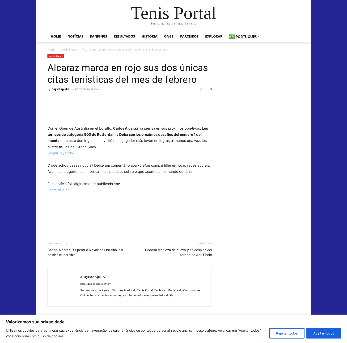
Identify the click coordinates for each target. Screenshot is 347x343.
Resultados (124, 36)
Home (56, 36)
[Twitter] (63, 99)
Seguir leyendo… (61, 153)
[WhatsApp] (84, 99)
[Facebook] (52, 99)
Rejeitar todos (287, 333)
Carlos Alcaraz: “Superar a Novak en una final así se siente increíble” (85, 252)
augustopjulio (60, 89)
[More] (96, 99)
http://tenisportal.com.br (95, 283)
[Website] (84, 300)
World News (68, 49)
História (149, 36)
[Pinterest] (74, 99)
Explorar (213, 36)
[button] (294, 36)
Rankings (98, 36)
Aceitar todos (323, 333)
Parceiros (189, 36)
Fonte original (58, 190)
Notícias (75, 36)
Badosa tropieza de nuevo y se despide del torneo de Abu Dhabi (178, 252)
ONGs (169, 36)
